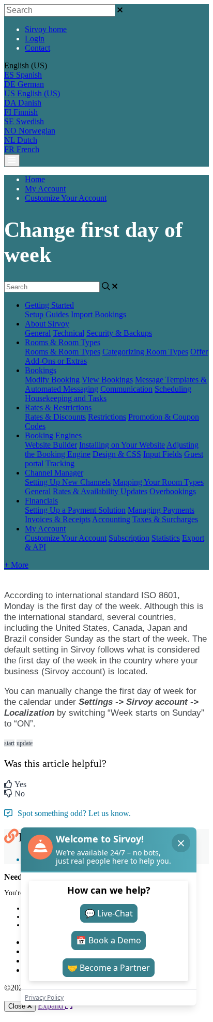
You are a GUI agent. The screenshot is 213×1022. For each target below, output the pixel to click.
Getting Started (49, 305)
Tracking (59, 463)
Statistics (165, 538)
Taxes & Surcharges (165, 519)
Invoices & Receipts (57, 519)
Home (35, 179)
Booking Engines (53, 435)
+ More (16, 564)
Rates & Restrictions (58, 407)
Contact (37, 47)
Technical (68, 333)
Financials (41, 500)
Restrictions (107, 416)
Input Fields (162, 454)
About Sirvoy (47, 323)
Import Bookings (98, 314)
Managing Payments (161, 510)
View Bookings (107, 379)
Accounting (111, 519)
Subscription (129, 538)
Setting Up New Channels (68, 482)
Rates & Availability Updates (100, 491)
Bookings (40, 370)
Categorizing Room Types (145, 351)
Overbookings (172, 491)
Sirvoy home (46, 29)
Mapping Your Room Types (158, 482)
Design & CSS (117, 454)
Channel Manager (54, 472)
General (38, 333)
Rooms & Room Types (62, 342)
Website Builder (51, 444)
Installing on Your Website (122, 444)
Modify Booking (52, 379)
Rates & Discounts (55, 416)
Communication (126, 388)
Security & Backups (119, 333)
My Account (45, 188)
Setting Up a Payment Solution (75, 510)
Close (17, 1006)
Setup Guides (47, 314)
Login (34, 38)
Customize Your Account (65, 198)
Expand (51, 1005)
